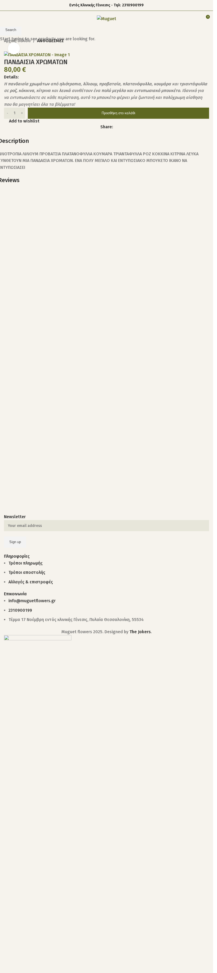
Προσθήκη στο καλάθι (118, 113)
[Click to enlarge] (14, 48)
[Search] (196, 19)
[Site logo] (106, 18)
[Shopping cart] (186, 19)
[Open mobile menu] (6, 19)
